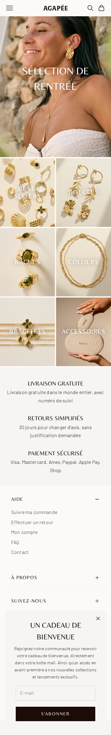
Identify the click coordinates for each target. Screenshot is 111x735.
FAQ (15, 542)
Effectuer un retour (32, 522)
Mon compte (24, 532)
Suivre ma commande (34, 512)
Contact (20, 552)
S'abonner (55, 713)
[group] (55, 78)
